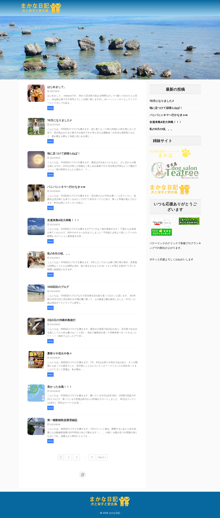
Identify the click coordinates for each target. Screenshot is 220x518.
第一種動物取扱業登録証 (62, 420)
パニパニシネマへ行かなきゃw (66, 186)
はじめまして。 (57, 87)
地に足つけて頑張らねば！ (63, 153)
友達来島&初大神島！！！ (63, 220)
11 (92, 457)
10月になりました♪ (59, 120)
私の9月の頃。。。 (59, 253)
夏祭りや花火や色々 (59, 353)
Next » (102, 457)
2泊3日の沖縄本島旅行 (61, 320)
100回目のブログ (58, 286)
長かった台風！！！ (59, 386)
